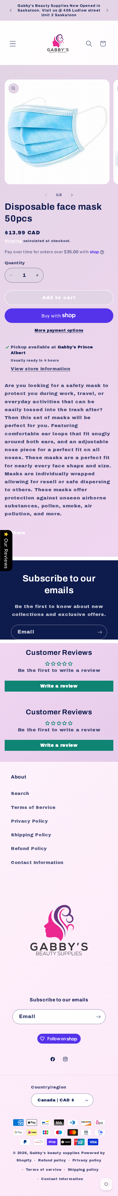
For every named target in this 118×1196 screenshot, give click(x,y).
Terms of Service (33, 807)
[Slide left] (46, 195)
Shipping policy (83, 1170)
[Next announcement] (107, 10)
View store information (40, 369)
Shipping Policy (31, 835)
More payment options (59, 330)
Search (20, 793)
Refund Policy (29, 848)
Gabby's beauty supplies (55, 1153)
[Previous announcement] (11, 10)
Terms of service (43, 1170)
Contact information (62, 1179)
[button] (13, 44)
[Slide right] (72, 195)
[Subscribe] (100, 632)
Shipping (13, 241)
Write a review (59, 686)
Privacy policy (87, 1160)
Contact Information (37, 862)
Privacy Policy (29, 821)
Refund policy (52, 1160)
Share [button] (17, 532)
